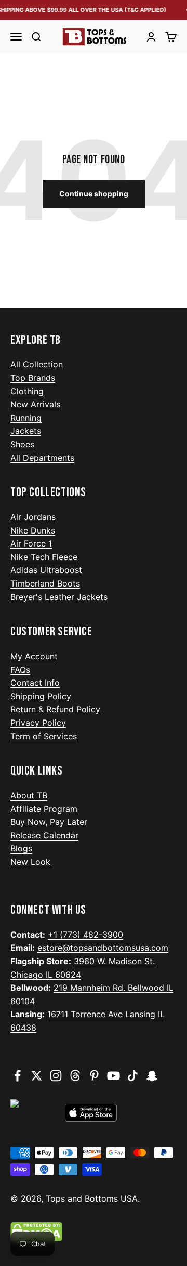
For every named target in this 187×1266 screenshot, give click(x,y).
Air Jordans (33, 517)
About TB (28, 795)
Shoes (22, 444)
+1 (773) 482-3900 (85, 934)
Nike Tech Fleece (43, 557)
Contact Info (35, 682)
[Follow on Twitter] (37, 1076)
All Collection (36, 364)
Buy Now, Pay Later (48, 822)
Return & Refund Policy (55, 709)
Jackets (25, 430)
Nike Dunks (32, 530)
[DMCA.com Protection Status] (93, 1231)
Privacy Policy (38, 722)
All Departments (42, 457)
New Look (30, 862)
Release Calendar (44, 835)
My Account (34, 656)
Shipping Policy (40, 696)
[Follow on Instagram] (56, 1076)
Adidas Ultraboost (46, 570)
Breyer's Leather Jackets (59, 597)
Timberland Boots (45, 583)
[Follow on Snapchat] (152, 1076)
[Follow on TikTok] (133, 1076)
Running (26, 417)
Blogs (21, 848)
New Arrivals (35, 404)
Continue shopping (93, 193)
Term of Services (43, 736)
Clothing (27, 391)
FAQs (20, 669)
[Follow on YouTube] (113, 1076)
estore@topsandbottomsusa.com (102, 947)
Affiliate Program (43, 809)
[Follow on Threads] (75, 1076)
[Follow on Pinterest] (94, 1076)
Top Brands (32, 377)
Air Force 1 (31, 543)
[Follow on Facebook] (17, 1076)
